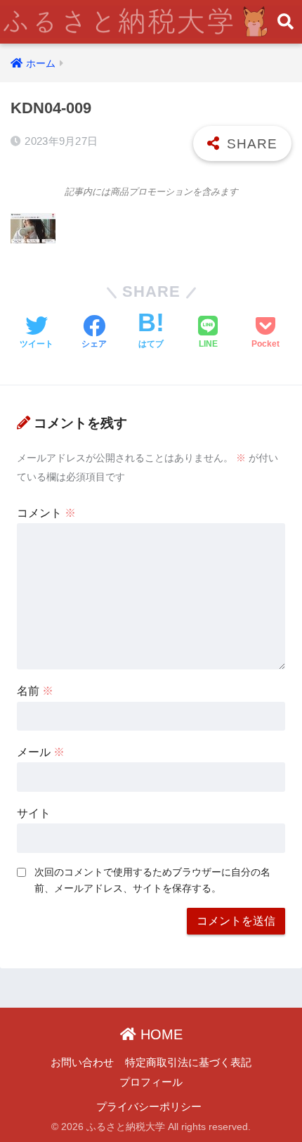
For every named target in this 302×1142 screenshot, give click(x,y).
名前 (35, 691)
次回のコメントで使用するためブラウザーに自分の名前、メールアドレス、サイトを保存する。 (152, 880)
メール (41, 752)
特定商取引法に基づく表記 (188, 1062)
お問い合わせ (82, 1062)
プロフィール (151, 1082)
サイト (34, 813)
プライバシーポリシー (149, 1106)
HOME (159, 1034)
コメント (46, 513)
